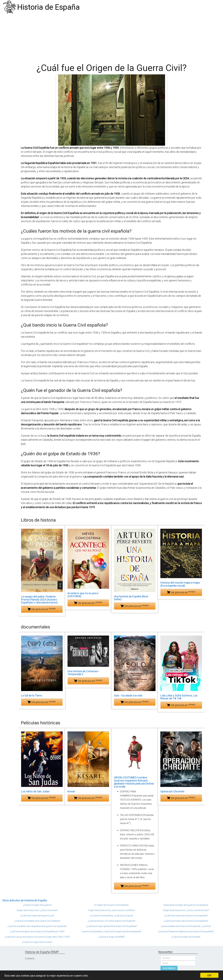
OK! (209, 975)
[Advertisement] (111, 37)
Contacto (30, 958)
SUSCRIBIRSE (169, 968)
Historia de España (48, 7)
